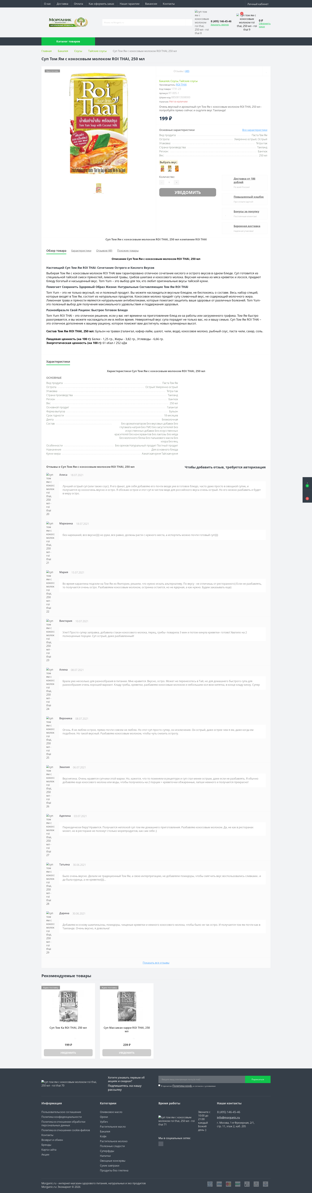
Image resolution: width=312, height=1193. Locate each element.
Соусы (78, 51)
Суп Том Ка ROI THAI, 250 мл (68, 1027)
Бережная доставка (247, 226)
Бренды (46, 1145)
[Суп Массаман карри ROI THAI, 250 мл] (126, 1006)
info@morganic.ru (228, 1117)
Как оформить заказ (101, 4)
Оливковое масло (111, 1112)
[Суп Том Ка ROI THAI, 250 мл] (68, 1006)
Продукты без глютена (114, 1170)
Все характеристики (254, 130)
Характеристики (81, 250)
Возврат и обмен (52, 1140)
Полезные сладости (112, 1146)
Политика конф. (182, 1086)
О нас (47, 4)
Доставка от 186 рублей (244, 180)
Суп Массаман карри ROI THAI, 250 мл (127, 1029)
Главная (46, 51)
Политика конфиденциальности (61, 1117)
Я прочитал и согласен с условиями (188, 1086)
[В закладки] (266, 71)
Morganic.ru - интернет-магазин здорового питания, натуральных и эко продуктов (93, 1183)
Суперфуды (107, 1151)
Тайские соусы (97, 51)
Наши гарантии (129, 4)
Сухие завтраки (109, 1165)
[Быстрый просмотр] (91, 992)
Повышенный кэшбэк (249, 197)
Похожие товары (128, 250)
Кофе (103, 1136)
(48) (187, 71)
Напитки (105, 1156)
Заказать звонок (220, 24)
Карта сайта (48, 1149)
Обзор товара (56, 251)
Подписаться (258, 1079)
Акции (45, 1154)
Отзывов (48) (104, 250)
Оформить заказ (265, 25)
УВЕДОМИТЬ (188, 192)
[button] (307, 496)
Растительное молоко (114, 1141)
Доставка (62, 4)
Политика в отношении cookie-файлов (65, 1130)
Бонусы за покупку (246, 211)
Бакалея (63, 51)
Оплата (78, 4)
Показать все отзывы (156, 963)
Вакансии (151, 4)
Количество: (167, 177)
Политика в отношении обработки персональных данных (63, 1123)
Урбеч (104, 1121)
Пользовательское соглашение (61, 1112)
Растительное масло (113, 1126)
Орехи (104, 1117)
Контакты (169, 4)
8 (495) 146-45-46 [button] (228, 1112)
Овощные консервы (112, 1160)
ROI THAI (181, 84)
